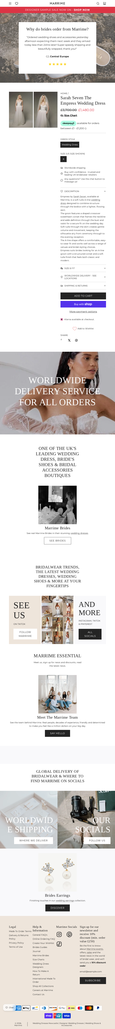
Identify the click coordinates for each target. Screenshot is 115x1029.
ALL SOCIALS (90, 634)
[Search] (98, 3)
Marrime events (95, 949)
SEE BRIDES (57, 540)
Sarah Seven (79, 196)
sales (89, 952)
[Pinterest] (69, 934)
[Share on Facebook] (62, 341)
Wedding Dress (70, 144)
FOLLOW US (97, 840)
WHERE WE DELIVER (33, 840)
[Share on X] (69, 341)
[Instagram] (59, 934)
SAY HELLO (57, 733)
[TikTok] (59, 944)
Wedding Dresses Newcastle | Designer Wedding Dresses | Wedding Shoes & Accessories (67, 1024)
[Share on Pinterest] (76, 341)
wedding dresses (79, 533)
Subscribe (93, 980)
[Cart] (104, 3)
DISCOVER (58, 907)
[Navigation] (10, 3)
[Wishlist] (16, 3)
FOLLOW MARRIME (25, 634)
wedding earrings (65, 900)
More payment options (83, 311)
